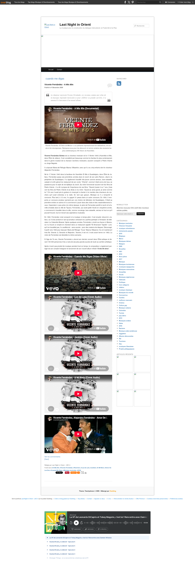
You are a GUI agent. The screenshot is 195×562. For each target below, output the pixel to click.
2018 (120, 254)
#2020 (79, 470)
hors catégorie (124, 285)
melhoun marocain (125, 300)
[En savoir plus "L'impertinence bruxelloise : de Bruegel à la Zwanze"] (125, 371)
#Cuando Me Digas (56, 470)
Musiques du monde (126, 292)
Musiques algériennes (126, 277)
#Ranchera (76, 468)
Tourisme (122, 341)
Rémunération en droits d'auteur (124, 499)
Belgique (122, 236)
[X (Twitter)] (129, 2)
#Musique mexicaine (69, 470)
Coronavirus (123, 295)
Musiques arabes (125, 321)
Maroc (121, 238)
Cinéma (121, 303)
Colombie (122, 310)
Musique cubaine (125, 308)
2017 (120, 259)
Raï (120, 338)
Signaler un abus (99, 499)
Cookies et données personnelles (157, 499)
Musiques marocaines (126, 269)
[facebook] (125, 2)
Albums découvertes (126, 336)
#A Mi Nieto (100, 468)
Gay (120, 344)
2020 (120, 246)
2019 (120, 233)
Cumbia (121, 297)
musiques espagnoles (126, 267)
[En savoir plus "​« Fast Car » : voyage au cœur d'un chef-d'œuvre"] (142, 389)
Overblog (113, 491)
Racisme (122, 328)
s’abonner (77, 529)
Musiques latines (125, 241)
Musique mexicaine (125, 223)
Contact (59, 69)
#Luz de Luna (85, 468)
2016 (120, 326)
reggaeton (122, 333)
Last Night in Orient (75, 24)
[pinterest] (132, 2)
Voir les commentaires (52, 456)
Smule (121, 274)
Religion (122, 244)
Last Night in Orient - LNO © (29, 499)
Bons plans (123, 256)
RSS (119, 83)
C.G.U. (109, 499)
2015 (120, 318)
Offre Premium (140, 499)
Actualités (122, 272)
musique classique (125, 290)
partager (91, 529)
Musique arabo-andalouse (128, 331)
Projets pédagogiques (126, 349)
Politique (122, 282)
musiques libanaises (126, 346)
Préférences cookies (176, 499)
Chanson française (125, 226)
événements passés (126, 231)
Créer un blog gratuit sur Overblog (65, 499)
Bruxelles (122, 249)
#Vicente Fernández (66, 468)
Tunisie (121, 313)
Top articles (81, 499)
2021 (120, 251)
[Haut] (46, 459)
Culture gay (123, 305)
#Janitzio (93, 468)
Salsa (121, 323)
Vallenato (122, 280)
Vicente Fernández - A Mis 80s (58, 84)
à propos (103, 529)
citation (121, 287)
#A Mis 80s (55, 468)
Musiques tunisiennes (126, 264)
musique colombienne (127, 228)
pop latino (122, 315)
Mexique (122, 262)
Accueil (51, 69)
